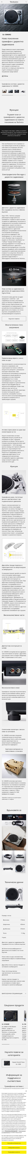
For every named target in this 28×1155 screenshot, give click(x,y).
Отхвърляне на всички (14, 1147)
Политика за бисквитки (14, 135)
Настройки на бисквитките (14, 1143)
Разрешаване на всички (14, 1152)
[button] (4, 91)
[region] (14, 1122)
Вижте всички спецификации (12, 993)
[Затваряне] (26, 1091)
